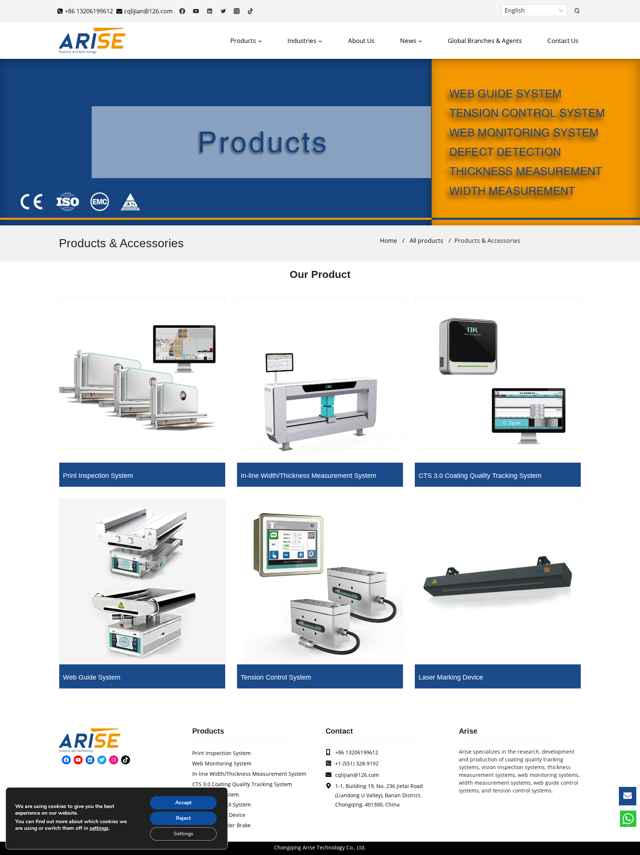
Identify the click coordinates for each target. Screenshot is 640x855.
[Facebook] (182, 11)
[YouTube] (196, 11)
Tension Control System (276, 677)
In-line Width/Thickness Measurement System (308, 475)
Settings (183, 833)
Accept (183, 802)
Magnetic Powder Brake (221, 825)
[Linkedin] (210, 11)
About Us (361, 40)
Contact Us (563, 40)
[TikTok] (250, 11)
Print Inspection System (98, 475)
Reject (183, 818)
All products (426, 241)
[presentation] (142, 380)
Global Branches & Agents (485, 40)
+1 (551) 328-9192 (357, 763)
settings (99, 828)
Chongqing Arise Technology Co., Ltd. (320, 847)
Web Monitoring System (221, 763)
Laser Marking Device (451, 677)
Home (388, 241)
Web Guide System (91, 677)
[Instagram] (237, 11)
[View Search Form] (577, 11)
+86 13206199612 (356, 752)
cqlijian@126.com (357, 774)
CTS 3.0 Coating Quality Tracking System (480, 475)
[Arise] (92, 41)
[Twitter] (223, 11)
